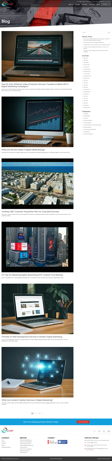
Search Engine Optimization (25, 443)
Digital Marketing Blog (6, 447)
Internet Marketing (87, 122)
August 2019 (86, 94)
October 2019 (86, 89)
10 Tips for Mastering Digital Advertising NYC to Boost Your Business (32, 275)
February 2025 (86, 64)
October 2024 (87, 73)
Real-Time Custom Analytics (26, 449)
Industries (84, 4)
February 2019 (86, 107)
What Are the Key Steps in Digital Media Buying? (23, 150)
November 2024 (87, 71)
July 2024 (86, 80)
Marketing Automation (24, 450)
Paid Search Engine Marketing (26, 441)
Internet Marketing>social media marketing (92, 124)
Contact (105, 4)
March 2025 (86, 62)
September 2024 (87, 76)
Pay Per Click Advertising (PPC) (90, 129)
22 (39, 413)
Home (3, 440)
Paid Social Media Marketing (25, 440)
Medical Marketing (87, 127)
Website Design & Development (26, 445)
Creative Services (23, 452)
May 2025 (86, 58)
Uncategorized (87, 131)
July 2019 (85, 96)
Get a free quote (83, 422)
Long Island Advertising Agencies (103, 458)
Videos (98, 4)
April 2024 (86, 87)
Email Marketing (87, 115)
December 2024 (87, 69)
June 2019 (86, 98)
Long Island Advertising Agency (56, 458)
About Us (71, 4)
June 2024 (86, 82)
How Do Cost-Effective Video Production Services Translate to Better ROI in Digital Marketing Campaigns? (35, 85)
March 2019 (86, 105)
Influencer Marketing (88, 120)
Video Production (23, 447)
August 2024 (86, 78)
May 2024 (86, 85)
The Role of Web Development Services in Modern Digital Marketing (32, 337)
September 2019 (87, 91)
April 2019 (86, 103)
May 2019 (86, 100)
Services (77, 4)
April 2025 (86, 60)
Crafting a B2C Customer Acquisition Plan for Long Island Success (30, 211)
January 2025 (86, 67)
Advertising (86, 113)
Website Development (88, 133)
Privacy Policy (15, 458)
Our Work (92, 4)
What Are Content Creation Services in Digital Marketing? (27, 400)
